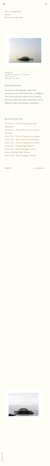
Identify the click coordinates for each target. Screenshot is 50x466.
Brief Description (13, 12)
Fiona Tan (2, 456)
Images (8, 15)
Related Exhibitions (14, 18)
